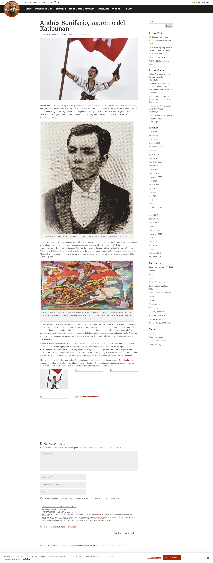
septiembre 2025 (155, 135)
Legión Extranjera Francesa (160, 292)
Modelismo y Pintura (81, 9)
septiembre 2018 (155, 219)
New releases (154, 304)
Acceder (152, 333)
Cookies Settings (154, 558)
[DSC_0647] (89, 397)
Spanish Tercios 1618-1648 (160, 323)
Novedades (153, 308)
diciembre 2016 (155, 253)
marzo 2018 (154, 222)
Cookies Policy (24, 559)
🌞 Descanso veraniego (158, 37)
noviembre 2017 (155, 234)
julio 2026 (153, 131)
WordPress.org (155, 344)
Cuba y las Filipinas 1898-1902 (64, 34)
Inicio (28, 9)
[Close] (208, 558)
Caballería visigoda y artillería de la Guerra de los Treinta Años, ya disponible (160, 50)
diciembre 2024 (155, 143)
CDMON (98, 514)
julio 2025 (153, 139)
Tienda (116, 9)
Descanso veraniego (157, 57)
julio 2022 (153, 181)
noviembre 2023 (155, 162)
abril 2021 (153, 196)
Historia (60, 9)
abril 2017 (153, 245)
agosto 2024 (154, 154)
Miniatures (153, 300)
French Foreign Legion (158, 282)
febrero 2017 (154, 249)
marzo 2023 (154, 173)
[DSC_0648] (54, 406)
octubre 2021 (154, 184)
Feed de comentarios (157, 340)
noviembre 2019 (155, 207)
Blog (129, 9)
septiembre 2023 (155, 165)
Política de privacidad (67, 527)
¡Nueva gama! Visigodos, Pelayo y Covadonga (159, 99)
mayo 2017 (153, 241)
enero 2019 (153, 215)
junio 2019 (153, 211)
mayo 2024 (153, 158)
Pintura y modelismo (157, 311)
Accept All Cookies (172, 558)
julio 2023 (153, 169)
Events (151, 278)
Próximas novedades (157, 315)
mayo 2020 (153, 203)
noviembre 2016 (155, 257)
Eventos (152, 274)
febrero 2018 (154, 226)
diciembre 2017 (155, 230)
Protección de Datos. (106, 520)
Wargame (103, 9)
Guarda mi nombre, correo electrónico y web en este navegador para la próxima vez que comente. (82, 498)
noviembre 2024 (155, 146)
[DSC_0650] (89, 379)
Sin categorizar (155, 319)
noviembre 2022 (155, 177)
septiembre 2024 (155, 150)
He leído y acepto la (60, 527)
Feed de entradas (156, 337)
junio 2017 (153, 238)
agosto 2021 (154, 188)
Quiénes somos (43, 9)
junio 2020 (153, 200)
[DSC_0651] (54, 379)
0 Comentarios (84, 34)
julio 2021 (153, 192)
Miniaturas (153, 296)
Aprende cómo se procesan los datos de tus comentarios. (98, 545)
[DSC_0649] (124, 379)
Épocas (152, 271)
